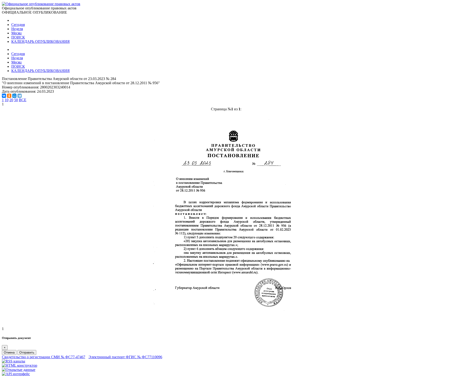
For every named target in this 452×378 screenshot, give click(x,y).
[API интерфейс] (16, 374)
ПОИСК (18, 37)
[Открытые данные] (18, 370)
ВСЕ (22, 100)
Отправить (26, 352)
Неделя (17, 29)
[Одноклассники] (9, 96)
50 (16, 100)
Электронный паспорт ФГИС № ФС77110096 (125, 357)
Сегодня (18, 25)
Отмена (9, 352)
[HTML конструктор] (19, 365)
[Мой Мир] (14, 96)
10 (6, 100)
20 (11, 100)
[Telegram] (19, 96)
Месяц (16, 33)
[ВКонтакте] (4, 96)
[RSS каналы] (13, 361)
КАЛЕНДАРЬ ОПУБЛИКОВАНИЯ (40, 42)
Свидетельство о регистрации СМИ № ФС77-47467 (43, 357)
